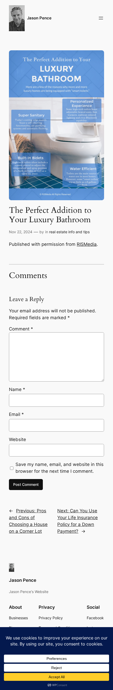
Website (17, 439)
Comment (21, 329)
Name (17, 389)
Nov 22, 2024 (20, 232)
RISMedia (87, 244)
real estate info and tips (69, 232)
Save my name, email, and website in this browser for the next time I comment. (60, 468)
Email (16, 414)
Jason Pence (39, 18)
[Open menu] (101, 18)
